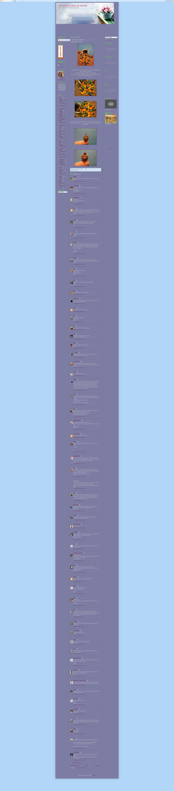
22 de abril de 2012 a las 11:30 (79, 429)
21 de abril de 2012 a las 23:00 (79, 227)
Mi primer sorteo (62, 157)
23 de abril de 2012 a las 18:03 (79, 665)
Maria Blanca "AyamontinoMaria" (79, 680)
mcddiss (75, 441)
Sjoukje (74, 586)
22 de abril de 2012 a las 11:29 (79, 416)
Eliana (74, 290)
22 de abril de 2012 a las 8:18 (79, 329)
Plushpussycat (76, 298)
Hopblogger (75, 709)
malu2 (74, 394)
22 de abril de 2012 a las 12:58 (79, 463)
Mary (74, 565)
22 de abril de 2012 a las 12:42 (79, 437)
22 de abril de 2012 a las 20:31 (79, 593)
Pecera (60, 169)
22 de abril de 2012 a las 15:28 (79, 500)
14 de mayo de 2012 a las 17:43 (79, 760)
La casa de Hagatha (61, 149)
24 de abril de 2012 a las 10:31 (79, 724)
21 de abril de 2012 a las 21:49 (79, 181)
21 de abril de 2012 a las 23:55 (79, 276)
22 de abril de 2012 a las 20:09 (79, 581)
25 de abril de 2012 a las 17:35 (79, 748)
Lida (74, 231)
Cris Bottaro (75, 352)
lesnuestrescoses (76, 433)
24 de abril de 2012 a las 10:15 (79, 714)
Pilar (74, 334)
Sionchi (74, 307)
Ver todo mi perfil (61, 79)
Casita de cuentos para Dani (62, 101)
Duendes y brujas (62, 105)
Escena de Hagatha (61, 114)
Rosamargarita (76, 197)
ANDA (74, 343)
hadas (60, 140)
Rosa (74, 315)
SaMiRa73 (75, 176)
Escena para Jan (62, 122)
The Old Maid (76, 185)
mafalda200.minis (76, 456)
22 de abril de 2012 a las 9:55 (79, 375)
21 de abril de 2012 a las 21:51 (79, 193)
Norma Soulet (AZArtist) (78, 553)
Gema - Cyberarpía (77, 524)
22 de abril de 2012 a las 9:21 (79, 357)
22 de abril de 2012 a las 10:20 (79, 404)
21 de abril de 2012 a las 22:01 (79, 203)
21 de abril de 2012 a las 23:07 (79, 238)
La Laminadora (76, 752)
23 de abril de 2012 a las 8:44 (79, 635)
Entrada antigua (97, 765)
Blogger (93, 775)
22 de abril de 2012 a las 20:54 (79, 605)
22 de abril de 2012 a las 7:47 (79, 322)
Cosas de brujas (62, 103)
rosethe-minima (76, 361)
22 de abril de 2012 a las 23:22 (79, 626)
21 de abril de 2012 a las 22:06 (79, 215)
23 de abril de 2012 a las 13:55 (79, 653)
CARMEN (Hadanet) (77, 420)
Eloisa (74, 648)
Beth (74, 280)
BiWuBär (75, 242)
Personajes (61, 170)
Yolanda (74, 258)
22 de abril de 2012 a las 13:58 (79, 476)
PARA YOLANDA (62, 164)
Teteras (60, 181)
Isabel (74, 609)
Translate (109, 40)
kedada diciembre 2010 (62, 145)
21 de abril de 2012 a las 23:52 (79, 253)
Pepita (74, 219)
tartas (60, 179)
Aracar (74, 718)
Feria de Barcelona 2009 (62, 137)
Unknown (75, 576)
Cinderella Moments (77, 658)
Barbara (75, 515)
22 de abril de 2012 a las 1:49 (79, 303)
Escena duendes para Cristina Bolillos (62, 119)
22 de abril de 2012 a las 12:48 (79, 451)
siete (74, 492)
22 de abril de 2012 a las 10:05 (79, 390)
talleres (60, 178)
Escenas (60, 127)
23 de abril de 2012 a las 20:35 (79, 694)
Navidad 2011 (62, 159)
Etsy (60, 129)
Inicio (87, 765)
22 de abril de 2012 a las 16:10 (79, 539)
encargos (76, 170)
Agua (60, 97)
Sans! (74, 738)
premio (60, 172)
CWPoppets (75, 532)
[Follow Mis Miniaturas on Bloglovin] (64, 40)
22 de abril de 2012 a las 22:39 (79, 617)
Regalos (60, 176)
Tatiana (74, 728)
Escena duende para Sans (62, 116)
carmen (74, 372)
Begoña (74, 379)
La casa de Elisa (76, 630)
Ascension (61, 77)
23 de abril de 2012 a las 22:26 (79, 704)
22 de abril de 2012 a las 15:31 (79, 510)
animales (61, 98)
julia (74, 268)
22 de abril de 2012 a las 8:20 (79, 339)
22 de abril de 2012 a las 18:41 (79, 560)
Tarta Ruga (75, 621)
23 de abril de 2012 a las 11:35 (79, 644)
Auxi (74, 544)
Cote (74, 208)
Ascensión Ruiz (60, 64)
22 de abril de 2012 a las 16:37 (79, 548)
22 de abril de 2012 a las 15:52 (79, 520)
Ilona (74, 408)
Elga (74, 326)
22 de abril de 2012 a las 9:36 (79, 367)
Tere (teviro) (75, 669)
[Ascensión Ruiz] (58, 65)
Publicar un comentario (76, 762)
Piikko (74, 597)
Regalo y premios (62, 173)
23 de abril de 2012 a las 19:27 (79, 685)
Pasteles (61, 167)
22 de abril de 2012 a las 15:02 (79, 488)
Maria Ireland (76, 504)
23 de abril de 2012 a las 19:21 (79, 676)
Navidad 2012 (62, 161)
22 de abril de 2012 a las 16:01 (79, 527)
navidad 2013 (62, 163)
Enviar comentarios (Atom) (81, 767)
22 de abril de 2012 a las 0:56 (79, 286)
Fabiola (74, 639)
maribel (74, 689)
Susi (74, 467)
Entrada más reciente (75, 765)
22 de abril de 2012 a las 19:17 (79, 572)
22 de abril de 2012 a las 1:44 (79, 294)
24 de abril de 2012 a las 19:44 (79, 733)
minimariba (75, 698)
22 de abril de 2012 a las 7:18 (79, 311)
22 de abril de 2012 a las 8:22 (79, 348)
